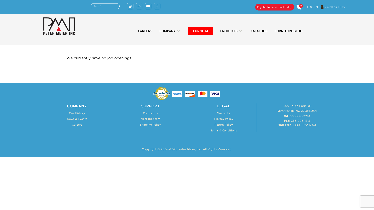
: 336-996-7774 (297, 116)
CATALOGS (259, 31)
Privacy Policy (223, 118)
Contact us (150, 113)
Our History (77, 113)
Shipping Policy (150, 124)
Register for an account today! (274, 7)
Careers (77, 124)
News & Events (77, 118)
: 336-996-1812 (297, 120)
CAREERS (145, 31)
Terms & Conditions (224, 130)
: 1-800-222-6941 (297, 125)
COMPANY (167, 31)
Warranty (223, 113)
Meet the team (150, 118)
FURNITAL (201, 31)
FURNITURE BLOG (288, 31)
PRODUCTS (229, 31)
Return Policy (223, 124)
